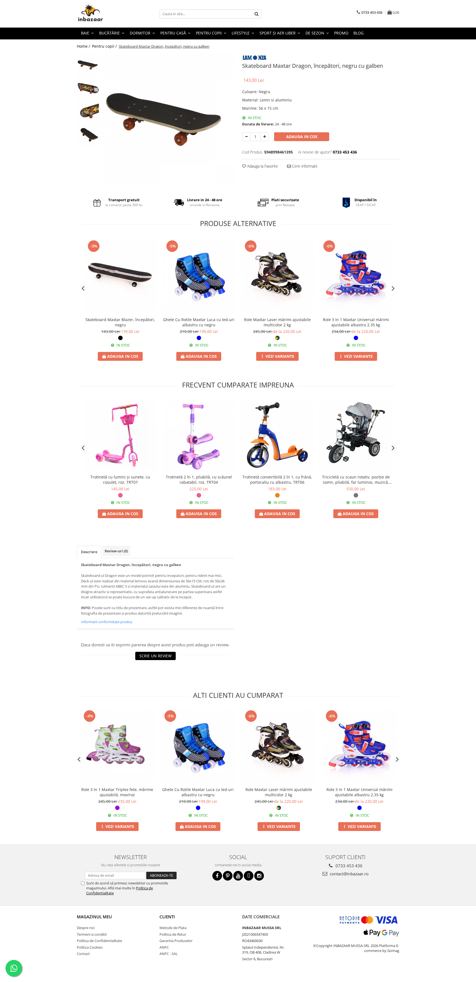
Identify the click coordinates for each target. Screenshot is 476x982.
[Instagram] (259, 876)
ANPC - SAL (168, 953)
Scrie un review (155, 655)
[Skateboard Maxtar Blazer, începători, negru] (120, 275)
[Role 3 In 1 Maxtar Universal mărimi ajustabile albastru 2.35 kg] (355, 275)
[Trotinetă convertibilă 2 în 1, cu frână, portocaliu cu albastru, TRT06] (277, 435)
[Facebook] (217, 876)
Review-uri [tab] (116, 550)
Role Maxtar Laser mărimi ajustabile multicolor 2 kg (277, 322)
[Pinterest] (227, 876)
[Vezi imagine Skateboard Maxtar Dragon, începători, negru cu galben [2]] (88, 111)
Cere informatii (304, 166)
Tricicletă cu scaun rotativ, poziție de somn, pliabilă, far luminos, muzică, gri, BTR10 (356, 479)
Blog (358, 33)
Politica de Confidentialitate (99, 940)
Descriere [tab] (89, 551)
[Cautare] (256, 13)
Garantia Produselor (176, 940)
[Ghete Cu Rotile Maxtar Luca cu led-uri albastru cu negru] (198, 275)
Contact (83, 953)
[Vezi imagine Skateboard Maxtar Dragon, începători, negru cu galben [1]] (88, 88)
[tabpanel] (168, 118)
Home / (84, 46)
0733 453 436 (348, 865)
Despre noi (85, 927)
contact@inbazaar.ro (349, 873)
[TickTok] (248, 876)
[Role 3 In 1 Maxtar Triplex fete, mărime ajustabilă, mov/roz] (117, 746)
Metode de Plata (172, 927)
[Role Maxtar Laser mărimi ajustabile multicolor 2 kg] (277, 275)
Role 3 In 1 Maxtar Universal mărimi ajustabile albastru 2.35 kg (356, 322)
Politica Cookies (89, 947)
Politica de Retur (172, 934)
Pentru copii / (105, 46)
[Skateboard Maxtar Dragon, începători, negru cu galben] (168, 118)
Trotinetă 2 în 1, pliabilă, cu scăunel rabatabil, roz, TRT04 (199, 479)
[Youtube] (238, 876)
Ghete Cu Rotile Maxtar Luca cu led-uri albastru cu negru (198, 322)
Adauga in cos (301, 136)
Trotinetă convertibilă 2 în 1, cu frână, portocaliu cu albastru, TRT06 (277, 479)
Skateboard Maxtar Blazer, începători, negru (120, 322)
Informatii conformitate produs (106, 621)
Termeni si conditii (92, 934)
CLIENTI (167, 916)
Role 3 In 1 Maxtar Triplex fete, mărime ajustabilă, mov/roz (117, 792)
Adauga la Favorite (262, 166)
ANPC (164, 947)
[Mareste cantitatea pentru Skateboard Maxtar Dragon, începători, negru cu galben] (264, 136)
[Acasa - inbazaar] (104, 13)
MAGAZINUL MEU (94, 916)
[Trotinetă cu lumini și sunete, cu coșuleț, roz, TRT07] (120, 435)
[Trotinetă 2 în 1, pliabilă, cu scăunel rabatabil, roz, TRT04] (198, 435)
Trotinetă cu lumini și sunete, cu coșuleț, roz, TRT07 (120, 479)
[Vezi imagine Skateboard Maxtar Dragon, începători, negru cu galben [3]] (88, 135)
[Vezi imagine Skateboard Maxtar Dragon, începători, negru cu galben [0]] (88, 64)
